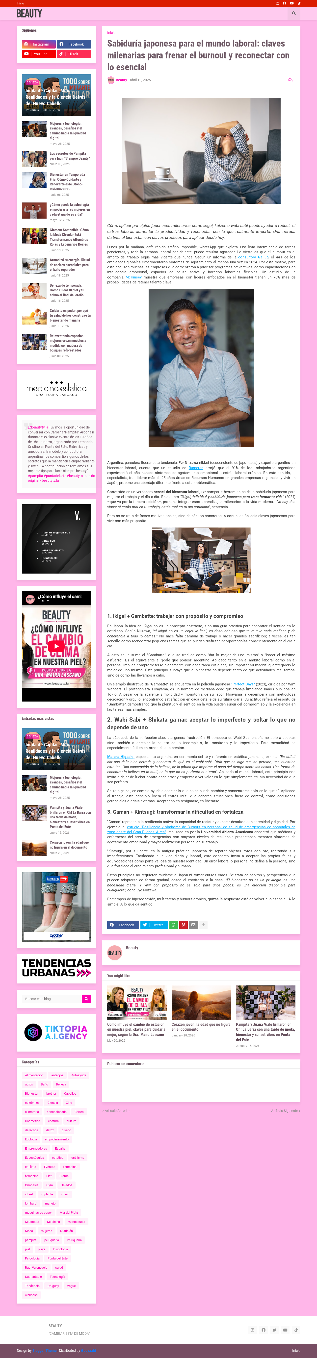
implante (47, 1194)
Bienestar (31, 1093)
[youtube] (292, 3)
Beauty (132, 947)
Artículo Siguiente (284, 1111)
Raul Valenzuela (36, 1267)
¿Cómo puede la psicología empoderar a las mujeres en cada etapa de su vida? (70, 209)
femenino (31, 1176)
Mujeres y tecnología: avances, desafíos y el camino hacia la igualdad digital (68, 130)
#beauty (73, 476)
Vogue (71, 1286)
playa (41, 1249)
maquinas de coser (38, 1212)
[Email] (193, 925)
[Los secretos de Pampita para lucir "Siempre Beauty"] (34, 159)
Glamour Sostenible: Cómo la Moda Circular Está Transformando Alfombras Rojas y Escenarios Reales (69, 237)
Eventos (49, 1167)
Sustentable (33, 1277)
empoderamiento (57, 1139)
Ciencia (53, 1103)
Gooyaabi (88, 1351)
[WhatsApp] (173, 925)
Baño (44, 1084)
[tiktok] (299, 3)
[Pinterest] (183, 925)
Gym (49, 1185)
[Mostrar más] (203, 925)
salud (59, 1267)
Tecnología (57, 1277)
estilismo (77, 1157)
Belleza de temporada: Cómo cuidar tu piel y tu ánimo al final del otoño (67, 290)
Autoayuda (78, 1075)
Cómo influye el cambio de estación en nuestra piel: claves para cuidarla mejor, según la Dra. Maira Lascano (136, 1029)
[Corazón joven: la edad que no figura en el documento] (201, 1002)
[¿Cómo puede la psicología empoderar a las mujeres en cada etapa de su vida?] (34, 210)
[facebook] (284, 3)
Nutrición (66, 1231)
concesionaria (57, 1112)
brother (51, 1093)
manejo (50, 1203)
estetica (57, 1157)
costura (53, 1121)
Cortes (79, 1112)
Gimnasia (31, 1185)
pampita (30, 1240)
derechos (31, 1130)
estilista (30, 1167)
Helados (66, 1185)
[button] (294, 13)
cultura (71, 1121)
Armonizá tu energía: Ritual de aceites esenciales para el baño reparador (70, 265)
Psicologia (60, 1249)
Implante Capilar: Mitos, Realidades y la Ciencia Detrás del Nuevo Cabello (55, 97)
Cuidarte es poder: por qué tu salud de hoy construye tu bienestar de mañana (70, 315)
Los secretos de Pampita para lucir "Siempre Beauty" (70, 156)
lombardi (31, 1203)
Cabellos (70, 1093)
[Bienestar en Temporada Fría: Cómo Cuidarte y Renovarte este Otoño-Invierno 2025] (34, 180)
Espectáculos (34, 1157)
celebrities (32, 1103)
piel (27, 1249)
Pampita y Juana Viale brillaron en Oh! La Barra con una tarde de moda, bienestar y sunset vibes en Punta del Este (265, 1032)
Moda (29, 1231)
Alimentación (34, 1075)
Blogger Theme (44, 1351)
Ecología (31, 1139)
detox (50, 1130)
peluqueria (51, 1240)
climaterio (32, 1112)
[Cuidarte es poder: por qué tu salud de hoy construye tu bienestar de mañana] (34, 316)
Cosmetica (32, 1121)
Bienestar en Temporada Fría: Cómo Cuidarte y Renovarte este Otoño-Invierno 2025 (67, 181)
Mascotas (32, 1222)
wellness (31, 1295)
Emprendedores (36, 1148)
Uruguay (53, 1286)
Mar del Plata (69, 1212)
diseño (66, 1130)
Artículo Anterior (117, 1111)
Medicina (53, 1222)
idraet (29, 1194)
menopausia (76, 1222)
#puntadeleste (55, 476)
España (60, 1148)
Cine (69, 1103)
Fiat (49, 1176)
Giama (64, 1176)
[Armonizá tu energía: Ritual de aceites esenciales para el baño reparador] (34, 266)
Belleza (61, 1084)
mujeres (46, 1231)
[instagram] (277, 3)
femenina (70, 1167)
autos (29, 1084)
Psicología (32, 1258)
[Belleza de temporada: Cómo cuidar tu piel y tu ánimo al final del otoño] (34, 291)
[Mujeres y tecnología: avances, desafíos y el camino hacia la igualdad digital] (34, 129)
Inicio (20, 3)
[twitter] (274, 1330)
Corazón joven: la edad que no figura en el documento (201, 1027)
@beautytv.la (38, 427)
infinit (65, 1194)
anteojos (57, 1075)
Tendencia (32, 1286)
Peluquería (74, 1240)
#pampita (35, 476)
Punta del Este (58, 1258)
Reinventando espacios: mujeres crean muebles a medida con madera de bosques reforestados (68, 343)
